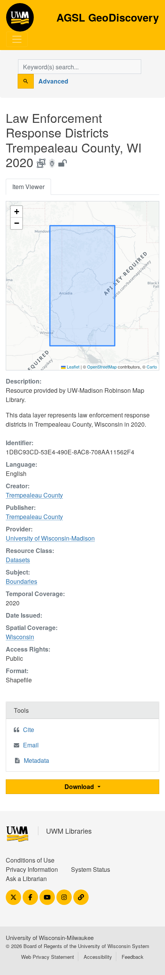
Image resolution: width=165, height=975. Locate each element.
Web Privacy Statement (47, 956)
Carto (152, 367)
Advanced (53, 81)
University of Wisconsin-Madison (50, 538)
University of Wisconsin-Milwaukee (50, 937)
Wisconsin (20, 636)
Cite (28, 729)
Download (80, 786)
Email (31, 744)
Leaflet (72, 367)
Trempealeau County (34, 495)
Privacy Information (32, 869)
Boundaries (21, 581)
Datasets (18, 559)
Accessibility (98, 956)
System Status (90, 869)
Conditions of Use (30, 860)
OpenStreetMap (102, 367)
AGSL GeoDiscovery (20, 20)
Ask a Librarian (26, 878)
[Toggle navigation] (17, 39)
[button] (16, 212)
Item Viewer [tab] (28, 186)
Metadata (36, 760)
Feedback (133, 956)
